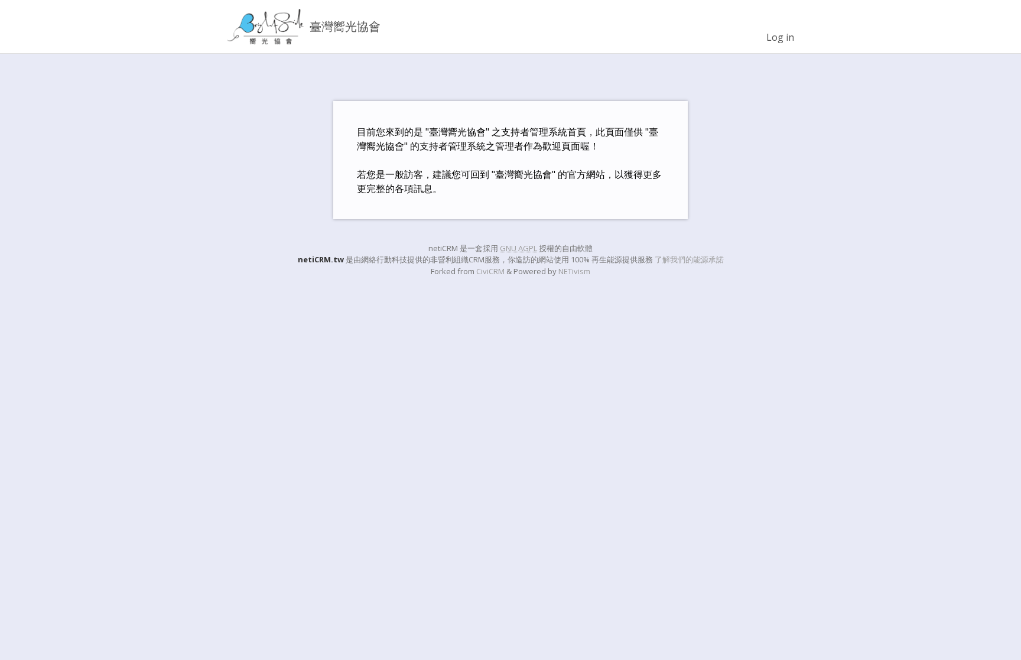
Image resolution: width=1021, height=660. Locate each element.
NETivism (574, 271)
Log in (780, 37)
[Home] (265, 26)
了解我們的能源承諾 (689, 259)
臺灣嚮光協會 (345, 26)
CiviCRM (490, 271)
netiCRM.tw (321, 259)
